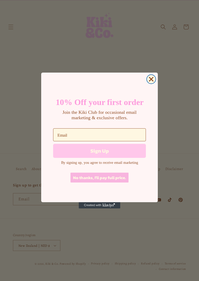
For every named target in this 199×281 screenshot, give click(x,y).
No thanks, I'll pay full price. (99, 177)
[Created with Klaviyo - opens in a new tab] (99, 205)
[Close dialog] (151, 79)
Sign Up (99, 151)
